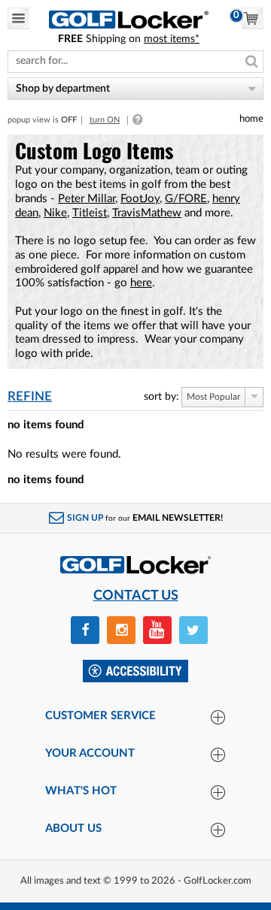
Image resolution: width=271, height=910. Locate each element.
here (141, 283)
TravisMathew (146, 213)
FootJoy (140, 198)
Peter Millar (86, 198)
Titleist (89, 213)
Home (251, 118)
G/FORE (186, 198)
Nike (55, 213)
